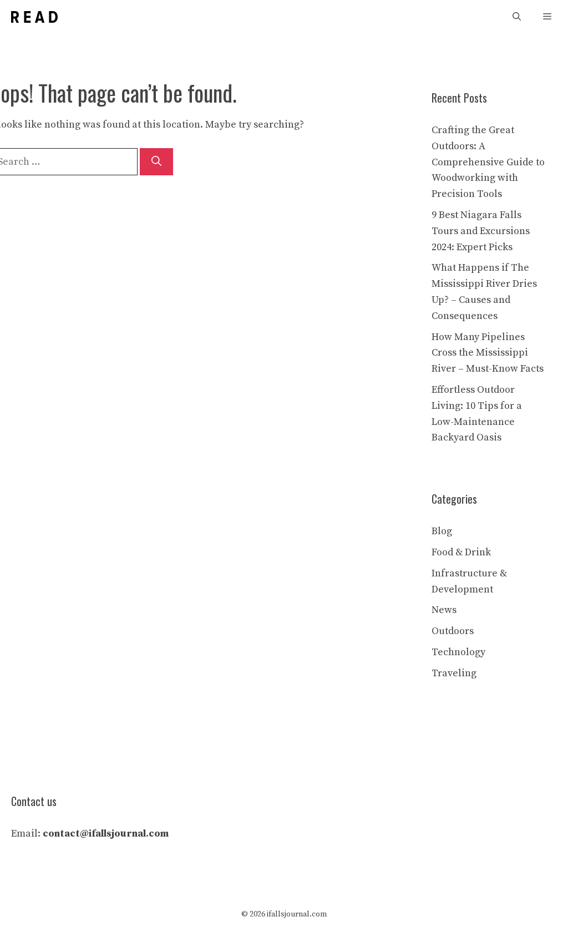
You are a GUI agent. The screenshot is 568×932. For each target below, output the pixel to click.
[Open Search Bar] (516, 17)
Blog (442, 531)
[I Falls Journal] (34, 17)
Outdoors (453, 631)
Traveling (454, 673)
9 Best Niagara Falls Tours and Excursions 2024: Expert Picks (481, 231)
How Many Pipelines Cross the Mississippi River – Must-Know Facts (488, 353)
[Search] (156, 161)
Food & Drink (461, 552)
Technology (458, 652)
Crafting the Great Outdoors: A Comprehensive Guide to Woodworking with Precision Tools (488, 162)
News (444, 610)
